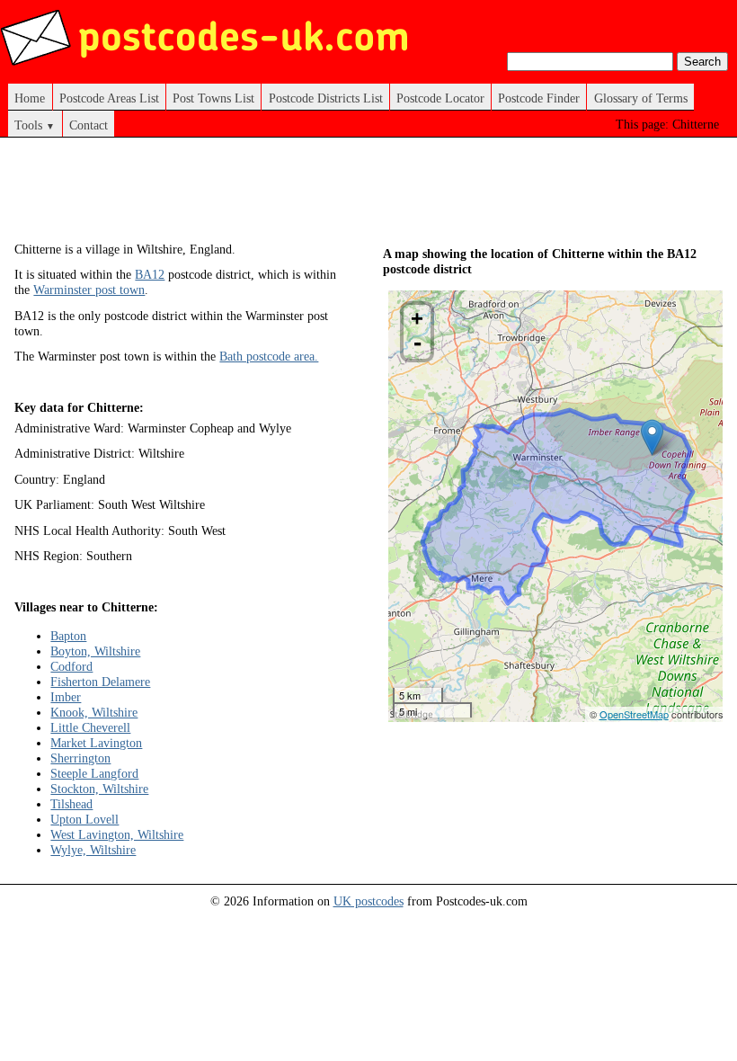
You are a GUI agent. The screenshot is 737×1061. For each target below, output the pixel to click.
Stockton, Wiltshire (99, 788)
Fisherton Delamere (100, 681)
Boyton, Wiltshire (95, 651)
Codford (71, 666)
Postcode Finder (539, 98)
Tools (34, 125)
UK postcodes (368, 901)
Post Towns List (213, 98)
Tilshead (71, 804)
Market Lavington (96, 743)
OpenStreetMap (634, 714)
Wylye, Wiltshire (93, 850)
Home (29, 98)
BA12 (149, 274)
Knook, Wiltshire (94, 712)
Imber (65, 697)
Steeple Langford (94, 773)
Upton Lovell (84, 819)
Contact (88, 125)
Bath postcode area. (268, 356)
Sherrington (80, 758)
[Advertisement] (341, 196)
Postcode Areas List (109, 98)
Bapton (68, 636)
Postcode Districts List (326, 98)
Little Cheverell (90, 727)
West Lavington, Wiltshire (116, 834)
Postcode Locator (440, 98)
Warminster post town (89, 289)
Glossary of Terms (641, 98)
